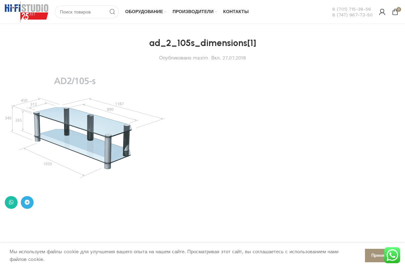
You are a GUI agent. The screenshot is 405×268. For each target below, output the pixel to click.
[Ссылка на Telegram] (27, 202)
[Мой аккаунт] (382, 11)
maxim (200, 58)
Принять (380, 255)
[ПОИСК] (112, 11)
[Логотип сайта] (26, 11)
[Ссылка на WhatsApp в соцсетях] (11, 202)
